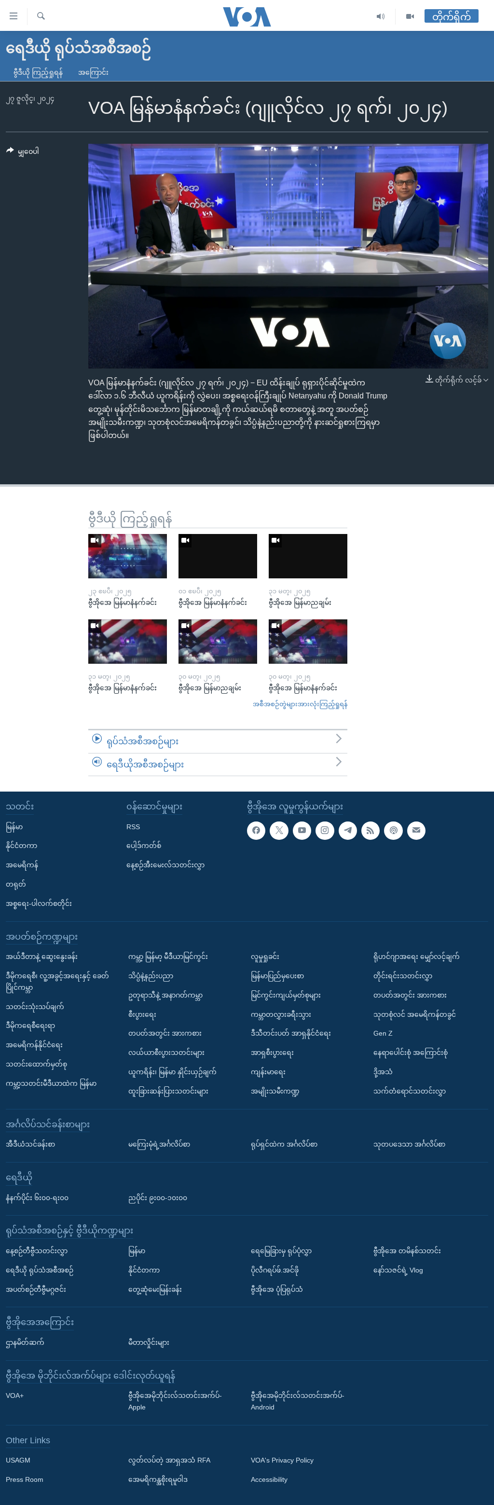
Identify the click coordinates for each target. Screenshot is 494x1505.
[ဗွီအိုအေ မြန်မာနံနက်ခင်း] (127, 556)
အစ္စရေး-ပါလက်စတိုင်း (39, 903)
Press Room (24, 1479)
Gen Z (383, 1033)
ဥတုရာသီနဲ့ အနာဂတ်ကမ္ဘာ (165, 995)
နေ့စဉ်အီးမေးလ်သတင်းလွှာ (165, 865)
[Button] (22, 153)
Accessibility (269, 1479)
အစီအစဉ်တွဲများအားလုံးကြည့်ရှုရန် (300, 704)
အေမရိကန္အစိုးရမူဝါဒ (158, 1479)
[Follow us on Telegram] (348, 830)
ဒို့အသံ (383, 1072)
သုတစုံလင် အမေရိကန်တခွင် (414, 1014)
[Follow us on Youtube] (302, 830)
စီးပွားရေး (142, 1014)
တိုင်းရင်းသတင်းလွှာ (402, 976)
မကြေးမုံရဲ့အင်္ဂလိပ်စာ (159, 1144)
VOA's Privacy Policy (282, 1460)
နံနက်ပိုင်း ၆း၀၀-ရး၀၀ (37, 1198)
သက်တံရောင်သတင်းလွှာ (409, 1091)
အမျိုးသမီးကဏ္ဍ (275, 1091)
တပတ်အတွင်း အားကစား (165, 1033)
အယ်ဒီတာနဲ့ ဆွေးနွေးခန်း (42, 956)
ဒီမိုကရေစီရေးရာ (30, 1025)
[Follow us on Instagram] (325, 830)
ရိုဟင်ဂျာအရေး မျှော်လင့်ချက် (416, 956)
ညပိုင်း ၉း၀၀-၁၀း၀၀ (157, 1198)
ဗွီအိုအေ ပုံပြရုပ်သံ (277, 1289)
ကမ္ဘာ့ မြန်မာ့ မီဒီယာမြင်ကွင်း (168, 956)
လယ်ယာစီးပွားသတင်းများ (166, 1052)
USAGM (18, 1460)
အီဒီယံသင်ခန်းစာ (30, 1144)
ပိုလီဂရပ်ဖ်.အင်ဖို (275, 1270)
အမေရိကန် (22, 865)
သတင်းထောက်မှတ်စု (36, 1064)
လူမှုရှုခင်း (265, 956)
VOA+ (15, 1395)
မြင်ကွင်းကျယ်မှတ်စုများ (286, 995)
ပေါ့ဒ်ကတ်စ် (143, 846)
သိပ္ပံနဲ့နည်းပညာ (150, 976)
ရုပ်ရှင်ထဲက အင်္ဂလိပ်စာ (284, 1144)
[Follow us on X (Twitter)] (279, 830)
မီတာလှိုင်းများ (148, 1342)
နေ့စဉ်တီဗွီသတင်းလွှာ (37, 1251)
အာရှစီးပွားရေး (272, 1052)
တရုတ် (16, 884)
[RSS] (370, 830)
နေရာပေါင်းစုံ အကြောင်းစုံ (410, 1052)
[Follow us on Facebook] (256, 830)
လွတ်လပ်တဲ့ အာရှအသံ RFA (169, 1460)
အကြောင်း (93, 72)
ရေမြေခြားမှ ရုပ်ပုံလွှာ (281, 1251)
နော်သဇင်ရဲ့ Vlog (398, 1270)
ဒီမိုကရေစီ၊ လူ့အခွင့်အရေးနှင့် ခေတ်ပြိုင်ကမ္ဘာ (57, 981)
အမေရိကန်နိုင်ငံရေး (34, 1045)
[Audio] (381, 17)
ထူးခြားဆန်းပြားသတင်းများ (168, 1091)
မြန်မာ (14, 827)
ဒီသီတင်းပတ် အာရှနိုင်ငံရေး (291, 1033)
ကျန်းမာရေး (268, 1072)
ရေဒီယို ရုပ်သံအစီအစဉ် (39, 1270)
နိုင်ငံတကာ (21, 846)
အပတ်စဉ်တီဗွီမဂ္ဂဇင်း (36, 1289)
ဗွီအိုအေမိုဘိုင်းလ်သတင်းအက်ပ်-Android (297, 1401)
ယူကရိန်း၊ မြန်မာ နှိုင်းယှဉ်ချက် (172, 1072)
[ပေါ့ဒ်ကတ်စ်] (393, 830)
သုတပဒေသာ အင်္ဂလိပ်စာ (409, 1144)
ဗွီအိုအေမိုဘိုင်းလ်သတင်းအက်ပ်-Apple (175, 1401)
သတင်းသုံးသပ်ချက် (35, 1007)
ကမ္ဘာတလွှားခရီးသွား (281, 1014)
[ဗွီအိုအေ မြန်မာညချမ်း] (308, 556)
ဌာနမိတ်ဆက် (25, 1342)
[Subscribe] (416, 830)
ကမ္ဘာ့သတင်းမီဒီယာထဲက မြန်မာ (51, 1083)
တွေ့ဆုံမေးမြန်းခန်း (155, 1289)
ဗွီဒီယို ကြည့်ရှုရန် (38, 72)
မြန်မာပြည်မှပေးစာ (277, 976)
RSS (133, 827)
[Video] (410, 17)
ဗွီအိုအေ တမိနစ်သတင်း (407, 1251)
